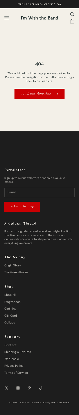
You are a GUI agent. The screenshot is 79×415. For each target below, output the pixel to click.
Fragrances (12, 302)
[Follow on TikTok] (41, 388)
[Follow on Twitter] (6, 388)
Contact (10, 345)
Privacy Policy (13, 366)
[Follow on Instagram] (18, 388)
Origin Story (12, 265)
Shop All (10, 295)
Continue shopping (36, 93)
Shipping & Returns (17, 352)
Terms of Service (16, 373)
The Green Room (16, 272)
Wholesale (11, 359)
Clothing (10, 308)
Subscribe (19, 206)
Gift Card (10, 315)
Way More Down (60, 402)
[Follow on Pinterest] (29, 388)
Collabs (9, 322)
